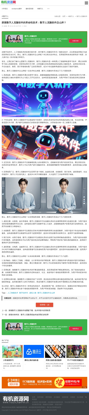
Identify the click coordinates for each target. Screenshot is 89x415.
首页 (63, 16)
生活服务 (57, 397)
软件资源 (40, 397)
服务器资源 (29, 9)
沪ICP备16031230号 (50, 410)
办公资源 (80, 397)
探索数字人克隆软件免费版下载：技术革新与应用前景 (29, 310)
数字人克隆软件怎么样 (46, 293)
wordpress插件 (17, 9)
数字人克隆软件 (82, 16)
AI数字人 (40, 9)
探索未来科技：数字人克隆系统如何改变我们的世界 (29, 315)
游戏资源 (65, 397)
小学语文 (5, 9)
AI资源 (72, 397)
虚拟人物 (32, 293)
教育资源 (49, 397)
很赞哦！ (43, 305)
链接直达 (76, 328)
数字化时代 (23, 293)
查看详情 (75, 41)
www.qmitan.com (16, 410)
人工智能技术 (13, 293)
